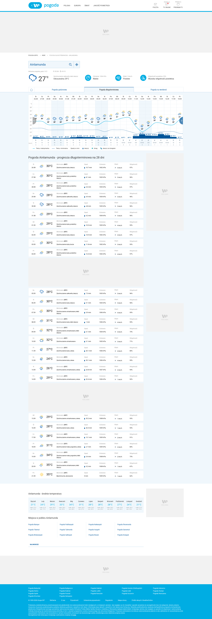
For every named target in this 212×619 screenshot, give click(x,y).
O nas (63, 600)
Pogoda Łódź (126, 591)
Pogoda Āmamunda (124, 524)
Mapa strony (122, 600)
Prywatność (74, 600)
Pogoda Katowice (159, 588)
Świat (87, 6)
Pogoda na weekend (159, 89)
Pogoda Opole (33, 593)
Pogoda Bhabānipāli (35, 535)
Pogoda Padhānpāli (66, 524)
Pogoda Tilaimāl (34, 530)
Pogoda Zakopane (66, 596)
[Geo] (77, 64)
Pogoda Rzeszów (97, 593)
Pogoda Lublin (95, 591)
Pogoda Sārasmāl (123, 530)
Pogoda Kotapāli (123, 535)
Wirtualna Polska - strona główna (35, 5)
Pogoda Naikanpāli (95, 524)
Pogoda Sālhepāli (66, 535)
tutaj (74, 615)
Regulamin (109, 600)
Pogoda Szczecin (128, 593)
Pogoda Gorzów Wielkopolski (132, 588)
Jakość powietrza (101, 6)
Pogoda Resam (94, 535)
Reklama (53, 600)
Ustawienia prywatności (92, 600)
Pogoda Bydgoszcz (66, 588)
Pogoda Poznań (65, 593)
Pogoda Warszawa (159, 593)
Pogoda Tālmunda (66, 530)
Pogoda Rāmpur (33, 524)
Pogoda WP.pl (33, 55)
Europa (77, 6)
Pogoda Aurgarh (94, 530)
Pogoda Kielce (33, 591)
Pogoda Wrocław (34, 596)
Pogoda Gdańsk (96, 588)
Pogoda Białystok (34, 588)
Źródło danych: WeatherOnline (142, 600)
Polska (67, 6)
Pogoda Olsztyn (158, 591)
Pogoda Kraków (65, 591)
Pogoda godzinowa (59, 89)
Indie (44, 55)
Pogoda (51, 5)
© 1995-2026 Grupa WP (36, 600)
